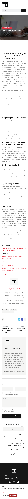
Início (3, 44)
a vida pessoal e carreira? (8, 250)
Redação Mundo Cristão (12, 349)
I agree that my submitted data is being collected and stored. (13, 410)
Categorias (22, 426)
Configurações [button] (5, 495)
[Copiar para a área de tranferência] (25, 319)
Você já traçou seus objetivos (9, 248)
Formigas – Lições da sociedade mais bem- (13, 256)
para (24, 248)
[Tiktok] (18, 482)
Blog (6, 44)
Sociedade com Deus (7, 265)
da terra (8, 258)
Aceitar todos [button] (13, 495)
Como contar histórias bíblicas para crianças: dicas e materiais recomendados (15, 439)
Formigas (5, 309)
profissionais (20, 248)
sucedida (4, 258)
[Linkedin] (14, 482)
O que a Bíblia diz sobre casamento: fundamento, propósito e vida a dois (17, 452)
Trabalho (13, 309)
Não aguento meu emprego (9, 274)
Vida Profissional (8, 312)
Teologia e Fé (6, 27)
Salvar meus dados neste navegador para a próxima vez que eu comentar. (14, 393)
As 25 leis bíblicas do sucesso (9, 262)
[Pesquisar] (23, 10)
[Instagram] (10, 482)
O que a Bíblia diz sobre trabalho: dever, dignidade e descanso (16, 445)
